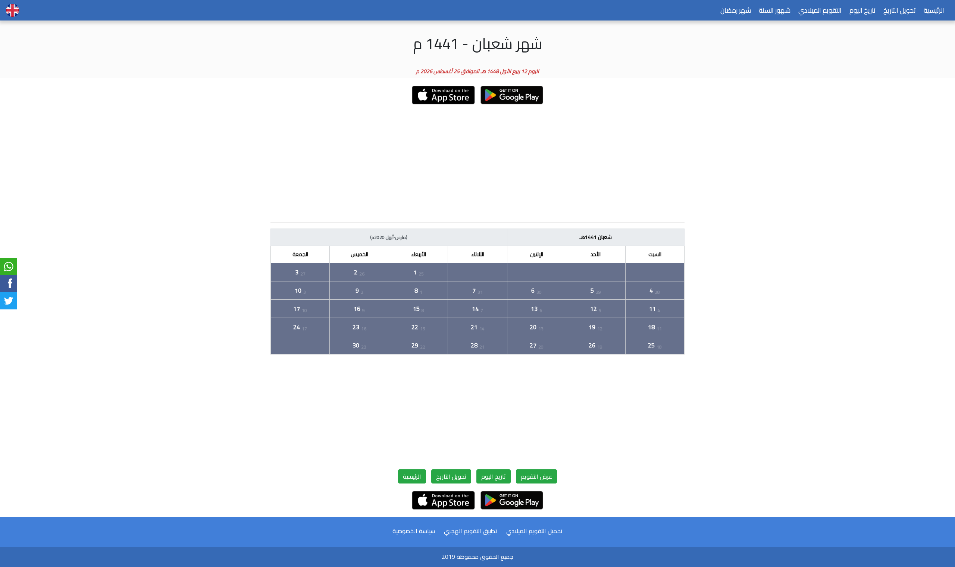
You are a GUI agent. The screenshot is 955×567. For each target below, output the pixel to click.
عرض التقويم (536, 476)
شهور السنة (774, 10)
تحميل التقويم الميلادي (534, 530)
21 (478, 327)
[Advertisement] (477, 164)
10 (300, 290)
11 (654, 308)
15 (418, 308)
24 (300, 327)
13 (536, 308)
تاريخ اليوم (862, 10)
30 (359, 345)
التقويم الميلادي (820, 10)
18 (655, 327)
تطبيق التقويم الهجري (470, 530)
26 (595, 345)
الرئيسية (934, 10)
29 (418, 345)
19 (595, 327)
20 (537, 327)
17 (300, 308)
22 (418, 327)
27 (537, 345)
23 (359, 327)
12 (595, 308)
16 (359, 308)
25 (655, 345)
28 (478, 345)
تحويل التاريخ (899, 10)
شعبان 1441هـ (595, 237)
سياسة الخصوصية (413, 530)
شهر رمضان (735, 10)
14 (477, 308)
